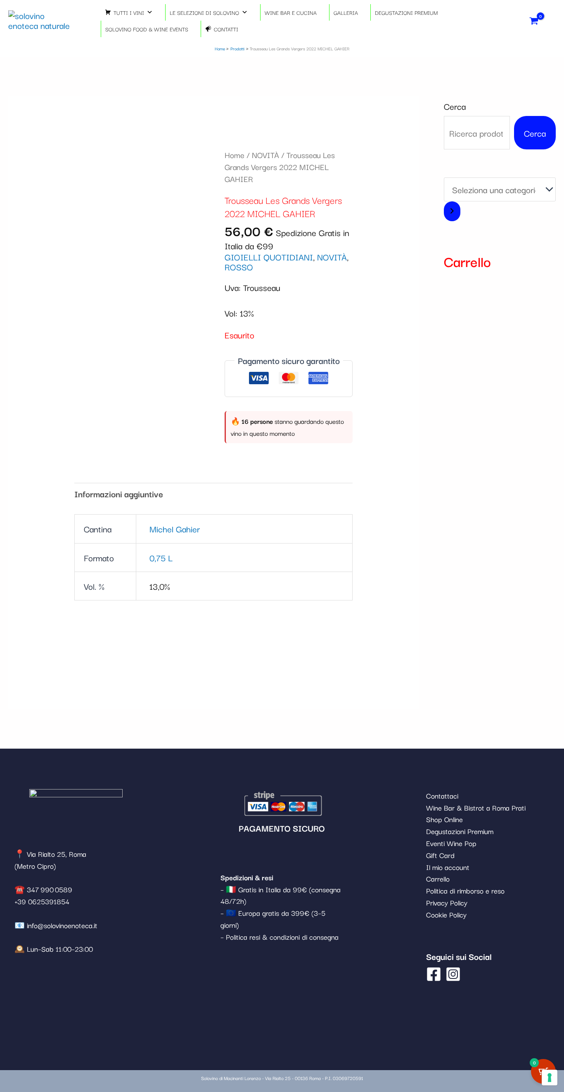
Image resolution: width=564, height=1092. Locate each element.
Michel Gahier (174, 528)
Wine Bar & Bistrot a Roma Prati (476, 807)
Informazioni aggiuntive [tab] (118, 493)
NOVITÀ (265, 155)
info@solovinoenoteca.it (62, 925)
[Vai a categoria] (452, 211)
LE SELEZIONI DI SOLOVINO (204, 12)
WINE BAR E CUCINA (291, 12)
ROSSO (239, 266)
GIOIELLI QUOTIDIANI (269, 256)
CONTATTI (226, 29)
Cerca (455, 106)
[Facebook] (433, 974)
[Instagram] (453, 974)
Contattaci (442, 795)
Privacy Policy (446, 902)
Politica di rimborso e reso (465, 890)
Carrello (438, 878)
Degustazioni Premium (459, 831)
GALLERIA (346, 12)
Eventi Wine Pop (451, 843)
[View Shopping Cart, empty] (534, 20)
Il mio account (447, 866)
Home (234, 155)
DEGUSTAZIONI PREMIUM (406, 12)
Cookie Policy (446, 914)
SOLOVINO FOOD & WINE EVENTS (146, 29)
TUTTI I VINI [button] (129, 12)
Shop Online (444, 819)
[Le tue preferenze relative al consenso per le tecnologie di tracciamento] (549, 1077)
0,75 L (161, 557)
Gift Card (440, 854)
